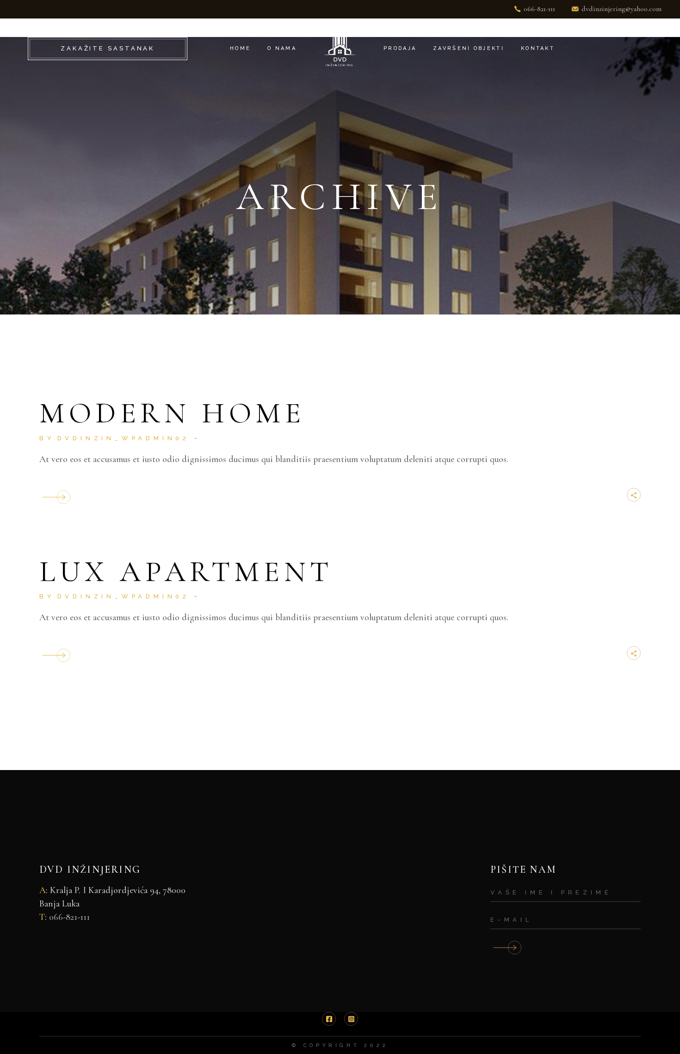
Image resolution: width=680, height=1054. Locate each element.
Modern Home (172, 413)
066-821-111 (69, 917)
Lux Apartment (186, 571)
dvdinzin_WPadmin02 (123, 438)
